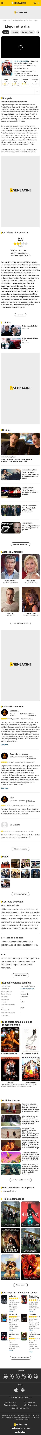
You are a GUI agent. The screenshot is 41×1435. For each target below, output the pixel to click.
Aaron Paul (25, 73)
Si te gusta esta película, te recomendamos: (17, 1023)
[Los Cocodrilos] (31, 1069)
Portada (4, 20)
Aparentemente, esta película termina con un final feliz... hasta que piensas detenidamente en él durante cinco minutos (31, 1107)
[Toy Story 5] (4, 1318)
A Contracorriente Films (27, 989)
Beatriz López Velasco (19, 754)
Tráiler (11, 1311)
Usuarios (15, 79)
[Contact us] (35, 1376)
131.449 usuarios (13, 714)
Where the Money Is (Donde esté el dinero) (17, 1053)
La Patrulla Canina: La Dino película (34, 1334)
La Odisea (12, 1296)
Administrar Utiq (25, 1417)
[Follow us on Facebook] (11, 1376)
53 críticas (22, 800)
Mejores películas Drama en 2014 (21, 1086)
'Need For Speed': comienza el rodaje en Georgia (30, 492)
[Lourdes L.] (4, 712)
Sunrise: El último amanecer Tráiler (11, 1278)
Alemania (32, 986)
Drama (29, 63)
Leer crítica (20, 315)
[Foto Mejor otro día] (5, 863)
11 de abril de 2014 (21, 61)
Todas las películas (17, 20)
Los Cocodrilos (31, 1082)
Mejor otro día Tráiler (30, 326)
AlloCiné (8, 1402)
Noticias (6, 430)
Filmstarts (27, 1402)
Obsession (32, 1314)
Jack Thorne (23, 68)
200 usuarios (14, 800)
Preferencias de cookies (21, 1420)
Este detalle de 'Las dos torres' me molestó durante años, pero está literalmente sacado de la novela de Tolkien (30, 1119)
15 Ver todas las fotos (20, 894)
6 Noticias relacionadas (20, 544)
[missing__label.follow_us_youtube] (5, 1376)
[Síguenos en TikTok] (29, 1376)
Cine (9, 20)
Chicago (10, 1082)
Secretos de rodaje (12, 901)
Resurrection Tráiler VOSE (30, 1225)
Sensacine (25, 79)
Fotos (5, 856)
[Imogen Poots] (31, 599)
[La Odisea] (4, 1299)
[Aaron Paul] (10, 599)
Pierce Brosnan (26, 71)
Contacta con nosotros (23, 1415)
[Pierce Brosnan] (10, 566)
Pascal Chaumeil (29, 66)
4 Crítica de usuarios (20, 849)
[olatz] (4, 799)
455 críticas (23, 757)
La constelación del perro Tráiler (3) (31, 1251)
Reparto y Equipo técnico (20, 623)
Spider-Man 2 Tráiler (30, 1278)
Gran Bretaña (24, 986)
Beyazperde (8, 1405)
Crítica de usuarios (13, 706)
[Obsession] (24, 1318)
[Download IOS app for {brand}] (17, 1390)
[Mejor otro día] (7, 67)
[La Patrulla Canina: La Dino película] (24, 1336)
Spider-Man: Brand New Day (34, 1297)
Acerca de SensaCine (8, 1415)
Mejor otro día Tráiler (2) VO (30, 339)
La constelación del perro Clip (11, 1225)
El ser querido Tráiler (10, 1251)
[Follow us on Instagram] (23, 1376)
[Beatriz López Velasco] (4, 756)
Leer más (4, 745)
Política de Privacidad (12, 1417)
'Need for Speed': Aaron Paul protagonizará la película (31, 528)
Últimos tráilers (20, 1285)
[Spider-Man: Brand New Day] (24, 1299)
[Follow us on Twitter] (17, 1376)
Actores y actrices (12, 551)
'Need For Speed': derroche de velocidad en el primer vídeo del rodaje (30, 475)
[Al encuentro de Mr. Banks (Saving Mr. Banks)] (31, 1039)
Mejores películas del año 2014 (22, 1084)
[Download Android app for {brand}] (24, 1390)
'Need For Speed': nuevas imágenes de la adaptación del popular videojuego (16, 460)
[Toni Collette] (31, 566)
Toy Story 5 (13, 1314)
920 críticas (23, 713)
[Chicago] (10, 1069)
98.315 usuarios (15, 757)
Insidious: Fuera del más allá (14, 1334)
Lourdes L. (14, 711)
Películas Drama (28, 20)
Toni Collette (30, 580)
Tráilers (6, 322)
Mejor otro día (9, 1191)
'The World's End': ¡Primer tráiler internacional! (29, 510)
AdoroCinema (28, 1405)
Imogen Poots (31, 613)
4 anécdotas (24, 996)
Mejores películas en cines (20, 1358)
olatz (12, 797)
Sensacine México (18, 1408)
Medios (6, 79)
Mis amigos (35, 79)
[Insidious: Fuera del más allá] (4, 1336)
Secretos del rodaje (20, 975)
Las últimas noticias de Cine (20, 1180)
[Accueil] (18, 3)
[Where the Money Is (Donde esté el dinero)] (10, 1039)
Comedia (23, 63)
